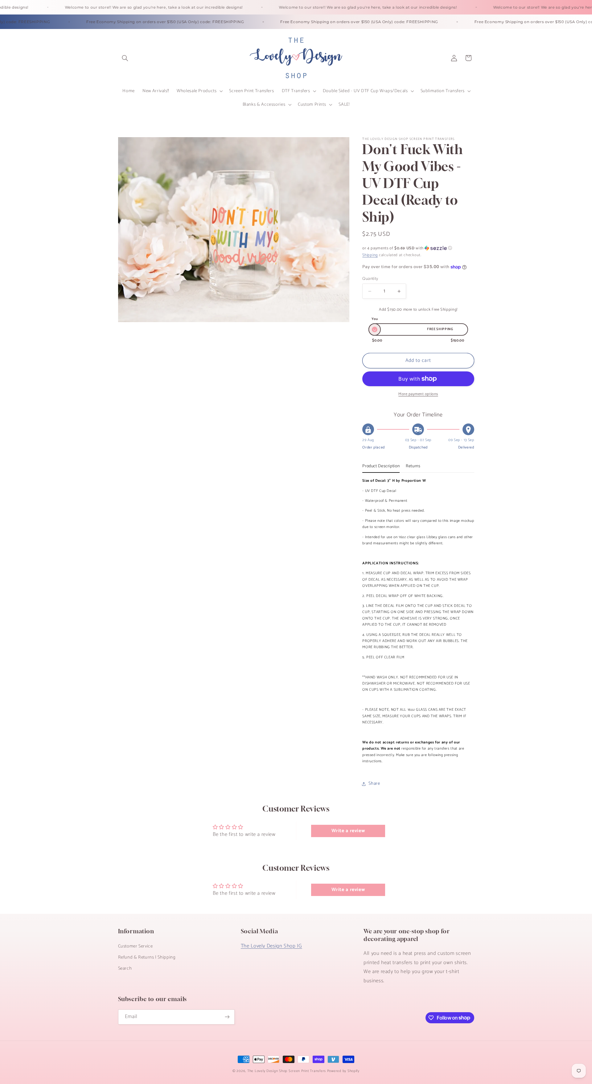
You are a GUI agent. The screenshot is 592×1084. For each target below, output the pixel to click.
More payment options (418, 394)
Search (125, 968)
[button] (125, 58)
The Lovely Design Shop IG (271, 946)
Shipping (370, 255)
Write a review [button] (348, 831)
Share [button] (374, 783)
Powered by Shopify (343, 1071)
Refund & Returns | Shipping (147, 957)
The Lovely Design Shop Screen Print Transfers (286, 1071)
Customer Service (135, 946)
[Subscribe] (227, 1017)
